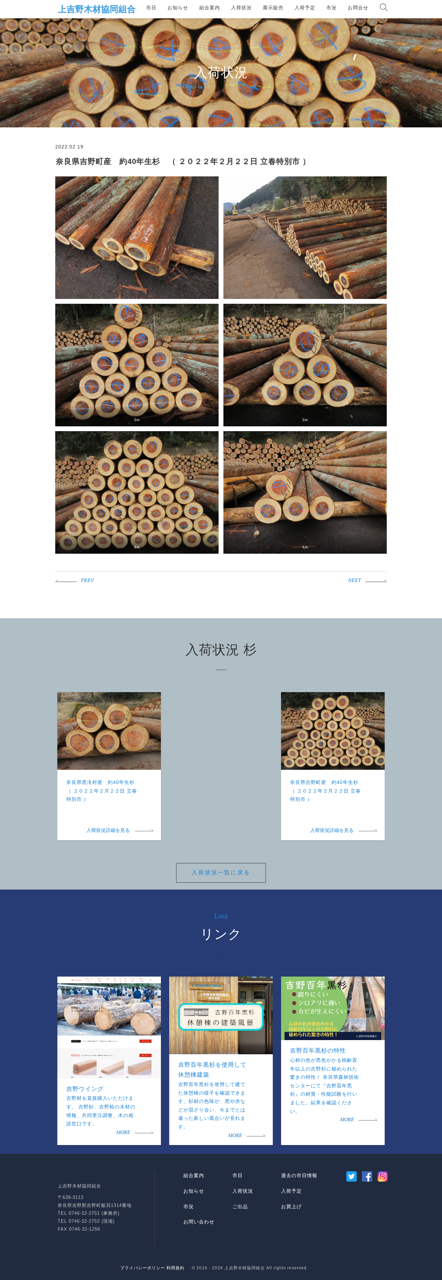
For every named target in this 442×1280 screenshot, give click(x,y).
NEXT (354, 581)
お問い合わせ (198, 1221)
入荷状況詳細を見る (108, 830)
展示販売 (273, 7)
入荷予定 (305, 7)
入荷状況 (241, 7)
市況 (331, 7)
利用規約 (175, 1268)
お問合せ (358, 7)
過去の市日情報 (299, 1175)
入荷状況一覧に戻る (221, 872)
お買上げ (291, 1206)
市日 (151, 7)
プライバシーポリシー (142, 1268)
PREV (87, 581)
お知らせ (177, 7)
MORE (123, 1132)
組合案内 (209, 7)
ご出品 (240, 1206)
